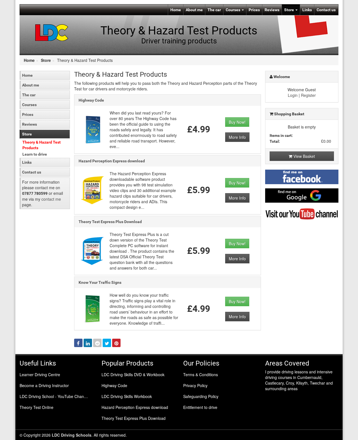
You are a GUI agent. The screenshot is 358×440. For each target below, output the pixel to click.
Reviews (272, 10)
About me (194, 10)
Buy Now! (237, 122)
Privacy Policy (195, 385)
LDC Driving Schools (71, 435)
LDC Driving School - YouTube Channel (54, 396)
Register (308, 95)
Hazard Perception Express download (112, 161)
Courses (233, 10)
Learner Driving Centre (40, 374)
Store (289, 10)
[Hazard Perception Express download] (93, 189)
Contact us (326, 10)
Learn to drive (34, 154)
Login (293, 95)
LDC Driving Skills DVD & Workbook (133, 374)
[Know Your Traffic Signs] (93, 308)
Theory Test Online (36, 407)
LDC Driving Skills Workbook (127, 396)
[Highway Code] (93, 129)
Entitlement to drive (200, 407)
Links (307, 10)
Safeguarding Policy (200, 396)
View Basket (303, 156)
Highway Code (91, 100)
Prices (254, 10)
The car (214, 10)
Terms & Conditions (200, 374)
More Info (237, 137)
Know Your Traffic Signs (100, 282)
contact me (51, 199)
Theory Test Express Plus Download (110, 221)
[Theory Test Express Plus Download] (93, 250)
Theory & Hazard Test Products (41, 145)
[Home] (52, 32)
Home (175, 10)
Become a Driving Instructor (44, 385)
